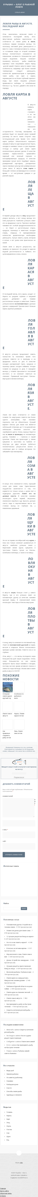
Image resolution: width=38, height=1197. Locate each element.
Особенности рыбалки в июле (19, 696)
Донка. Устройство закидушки (17, 960)
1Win (21, 1163)
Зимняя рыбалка (12, 1074)
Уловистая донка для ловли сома (18, 930)
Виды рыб (10, 1070)
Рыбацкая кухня (12, 1084)
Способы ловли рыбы (14, 1091)
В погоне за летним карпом (16, 948)
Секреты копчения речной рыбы (18, 1010)
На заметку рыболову (14, 1077)
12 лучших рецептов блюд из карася (19, 936)
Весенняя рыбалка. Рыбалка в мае (18, 972)
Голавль (9, 1112)
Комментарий (8, 796)
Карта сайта (4, 1191)
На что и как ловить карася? (16, 942)
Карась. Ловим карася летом (19, 715)
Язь (7, 1140)
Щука (8, 1136)
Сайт (4, 841)
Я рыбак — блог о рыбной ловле (19, 5)
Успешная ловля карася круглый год (7, 696)
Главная (3, 1188)
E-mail (5, 830)
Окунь (8, 1126)
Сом (7, 1133)
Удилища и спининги (14, 1095)
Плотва (9, 1129)
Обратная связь (6, 1193)
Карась (9, 1116)
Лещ (8, 1122)
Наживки (9, 1081)
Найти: (6, 903)
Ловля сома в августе (7, 715)
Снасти (9, 1088)
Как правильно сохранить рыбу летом (7, 734)
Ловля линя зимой (28, 1041)
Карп (8, 1119)
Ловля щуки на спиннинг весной (18, 992)
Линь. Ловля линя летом (18, 732)
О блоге (3, 1196)
